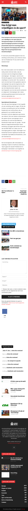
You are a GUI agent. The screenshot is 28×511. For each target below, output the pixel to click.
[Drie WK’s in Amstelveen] (5, 233)
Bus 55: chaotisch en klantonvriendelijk (17, 458)
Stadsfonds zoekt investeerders (14, 367)
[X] (6, 32)
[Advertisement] (14, 163)
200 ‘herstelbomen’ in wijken (8, 191)
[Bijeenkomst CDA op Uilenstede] (5, 405)
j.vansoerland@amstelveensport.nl (11, 138)
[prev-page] (3, 253)
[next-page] (5, 253)
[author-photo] (14, 207)
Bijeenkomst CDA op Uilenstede (16, 404)
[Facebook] (3, 32)
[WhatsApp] (13, 32)
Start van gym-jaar (15, 238)
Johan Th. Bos (7, 30)
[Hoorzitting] (5, 475)
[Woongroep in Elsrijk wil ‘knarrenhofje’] (5, 413)
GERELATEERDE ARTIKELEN (8, 224)
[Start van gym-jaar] (5, 240)
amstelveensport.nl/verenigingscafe (11, 150)
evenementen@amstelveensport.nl (11, 98)
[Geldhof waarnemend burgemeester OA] (5, 467)
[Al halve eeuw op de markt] (5, 383)
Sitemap (23, 509)
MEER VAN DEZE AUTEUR (8, 227)
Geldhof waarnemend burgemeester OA (17, 466)
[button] (26, 2)
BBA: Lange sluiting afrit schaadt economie (18, 389)
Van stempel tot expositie (14, 361)
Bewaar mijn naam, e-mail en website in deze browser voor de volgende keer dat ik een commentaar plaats (14, 290)
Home (3, 5)
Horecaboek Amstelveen (18, 396)
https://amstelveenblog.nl (14, 211)
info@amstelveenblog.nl (14, 443)
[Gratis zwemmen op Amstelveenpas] (5, 247)
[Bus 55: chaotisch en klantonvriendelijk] (5, 460)
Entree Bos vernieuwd (17, 350)
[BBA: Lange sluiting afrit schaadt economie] (5, 390)
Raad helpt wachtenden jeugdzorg (23, 192)
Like (5, 309)
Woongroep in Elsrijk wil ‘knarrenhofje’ (17, 411)
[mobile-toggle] (2, 2)
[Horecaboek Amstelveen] (5, 398)
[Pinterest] (10, 32)
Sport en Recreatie (10, 5)
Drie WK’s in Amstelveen (17, 231)
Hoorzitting (14, 473)
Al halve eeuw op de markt (18, 381)
